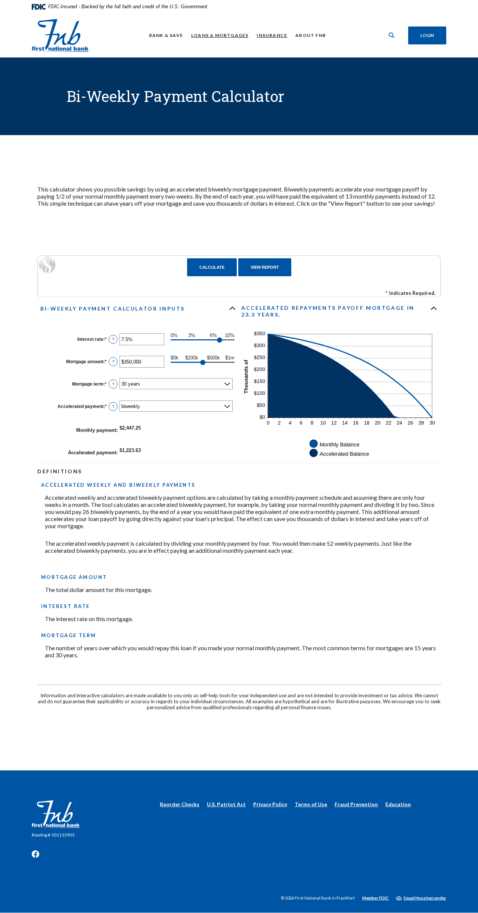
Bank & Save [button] (166, 35)
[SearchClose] (392, 35)
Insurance (272, 35)
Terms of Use (311, 804)
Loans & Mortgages (219, 35)
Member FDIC (375, 897)
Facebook (35, 854)
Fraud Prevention (356, 804)
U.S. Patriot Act (226, 804)
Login (427, 35)
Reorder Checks (179, 804)
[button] (138, 308)
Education (398, 804)
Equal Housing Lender (425, 897)
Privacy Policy (270, 804)
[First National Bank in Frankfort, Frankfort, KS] (60, 35)
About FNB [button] (310, 35)
